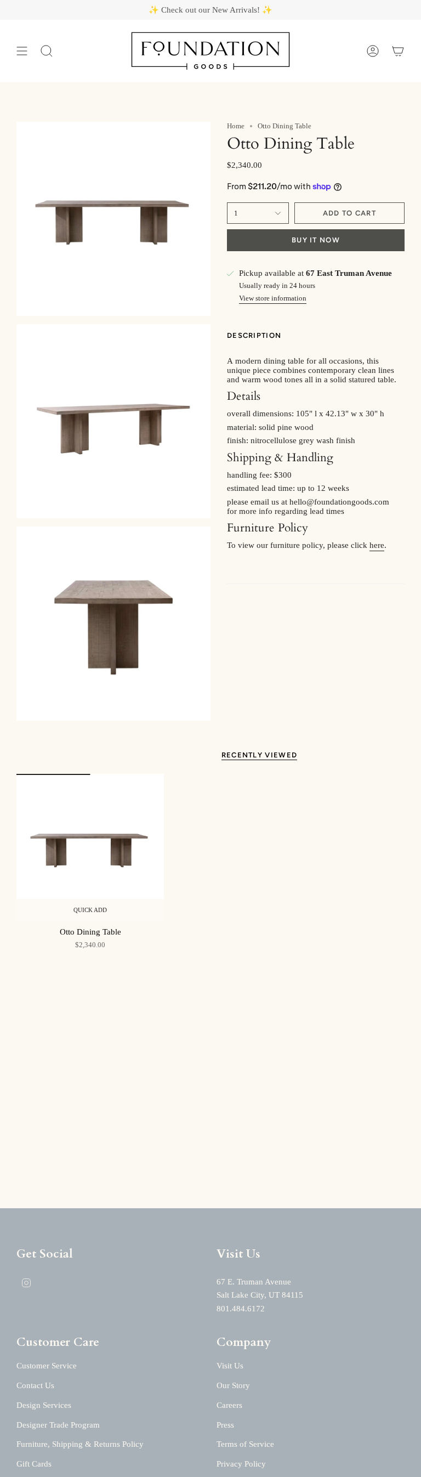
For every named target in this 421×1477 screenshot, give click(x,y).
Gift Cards (34, 1463)
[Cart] (398, 51)
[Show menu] (22, 51)
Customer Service (46, 1365)
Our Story (233, 1385)
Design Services (43, 1405)
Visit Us (230, 1365)
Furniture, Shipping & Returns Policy (80, 1444)
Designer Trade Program (58, 1425)
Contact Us (35, 1385)
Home (235, 126)
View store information (272, 298)
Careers (229, 1405)
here (376, 545)
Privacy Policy (241, 1463)
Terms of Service (245, 1444)
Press (225, 1425)
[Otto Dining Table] (90, 847)
